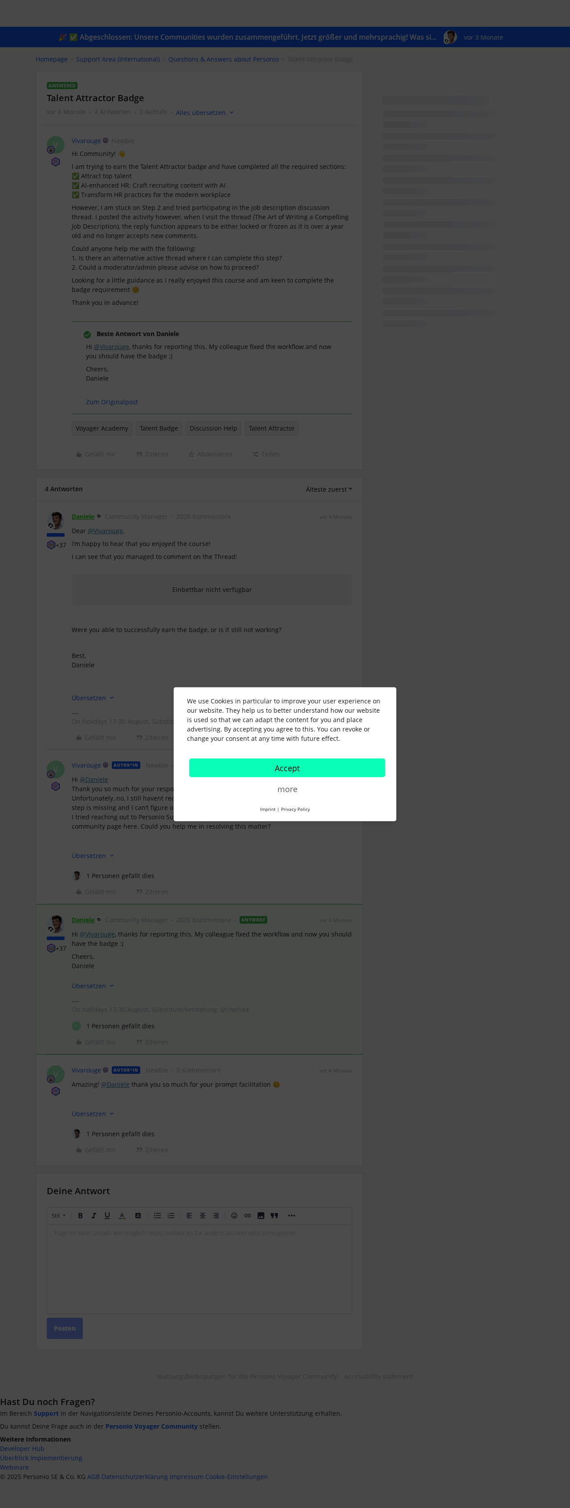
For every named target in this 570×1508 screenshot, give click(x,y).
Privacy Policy (295, 808)
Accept (287, 767)
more (287, 788)
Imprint (268, 808)
